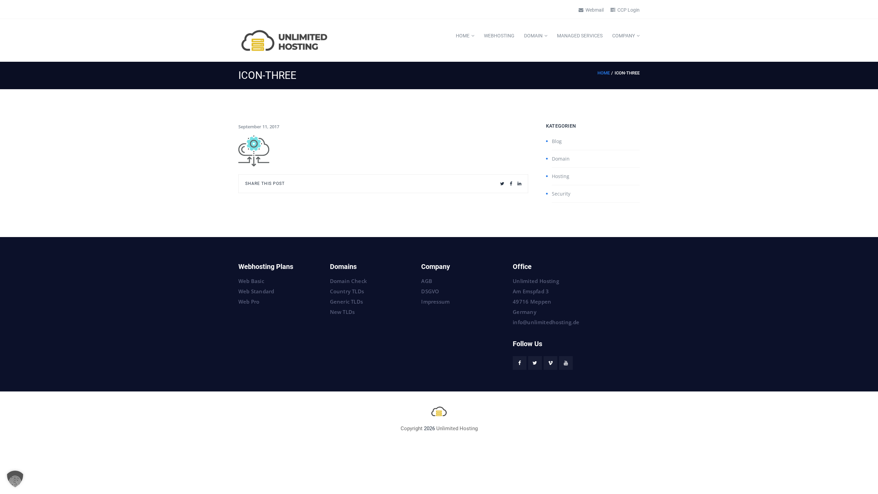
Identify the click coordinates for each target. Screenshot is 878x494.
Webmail (594, 10)
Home (463, 35)
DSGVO (430, 291)
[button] (15, 479)
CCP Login (628, 10)
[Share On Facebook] (511, 183)
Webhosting (499, 35)
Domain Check (348, 281)
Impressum (435, 301)
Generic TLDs (346, 301)
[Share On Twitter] (502, 183)
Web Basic (251, 281)
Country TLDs (347, 291)
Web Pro (248, 301)
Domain (533, 35)
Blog (557, 141)
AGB (426, 281)
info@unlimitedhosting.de (546, 322)
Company (623, 35)
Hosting (560, 176)
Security (561, 193)
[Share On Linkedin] (519, 183)
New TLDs (342, 311)
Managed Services (580, 35)
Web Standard (256, 291)
